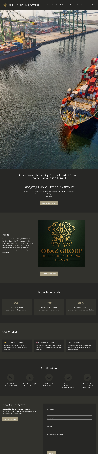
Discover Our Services (49, 203)
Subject (49, 426)
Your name (50, 410)
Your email (50, 418)
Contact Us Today (10, 419)
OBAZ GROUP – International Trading (24, 5)
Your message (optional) (55, 435)
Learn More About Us (49, 274)
